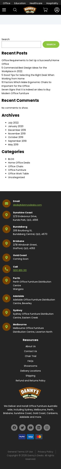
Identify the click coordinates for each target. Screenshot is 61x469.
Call (15, 266)
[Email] (6, 203)
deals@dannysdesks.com (27, 205)
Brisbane (18, 241)
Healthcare (36, 3)
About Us (31, 346)
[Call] (6, 269)
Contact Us (30, 351)
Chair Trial (30, 356)
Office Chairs (15, 166)
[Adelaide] (6, 298)
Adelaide (18, 296)
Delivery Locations (30, 370)
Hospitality (52, 3)
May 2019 (13, 144)
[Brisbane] (6, 243)
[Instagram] (47, 427)
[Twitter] (22, 427)
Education (20, 3)
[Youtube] (30, 427)
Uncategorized (16, 177)
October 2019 (15, 137)
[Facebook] (14, 427)
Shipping (30, 375)
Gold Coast (20, 255)
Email (16, 201)
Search (6, 39)
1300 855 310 (20, 270)
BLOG (11, 159)
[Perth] (6, 280)
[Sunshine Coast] (6, 215)
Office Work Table (18, 173)
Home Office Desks (19, 162)
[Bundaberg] (6, 229)
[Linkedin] (38, 427)
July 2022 (13, 122)
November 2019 (17, 133)
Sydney (17, 310)
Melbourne (20, 324)
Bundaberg (20, 226)
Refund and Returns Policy (30, 380)
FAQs (30, 361)
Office (6, 3)
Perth (16, 278)
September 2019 (17, 141)
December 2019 (17, 130)
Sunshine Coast (23, 212)
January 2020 (15, 126)
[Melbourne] (6, 327)
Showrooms (30, 366)
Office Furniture (17, 170)
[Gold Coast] (6, 258)
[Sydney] (6, 312)
